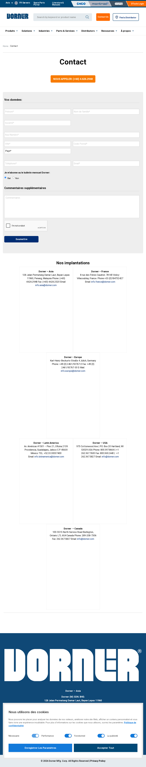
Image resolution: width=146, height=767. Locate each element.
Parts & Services (65, 31)
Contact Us (103, 17)
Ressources (107, 31)
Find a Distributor (127, 17)
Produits (10, 31)
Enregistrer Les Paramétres (40, 747)
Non (17, 178)
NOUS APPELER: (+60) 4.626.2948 (73, 78)
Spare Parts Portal (39, 4)
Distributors (88, 31)
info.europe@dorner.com (73, 371)
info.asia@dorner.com (46, 285)
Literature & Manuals (58, 4)
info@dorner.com (110, 456)
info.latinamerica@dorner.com (49, 456)
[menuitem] (41, 3)
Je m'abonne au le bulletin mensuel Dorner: (27, 172)
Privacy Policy (97, 761)
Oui (9, 178)
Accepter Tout (105, 747)
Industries (44, 31)
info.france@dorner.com (103, 281)
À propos (126, 31)
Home (5, 46)
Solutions (27, 31)
